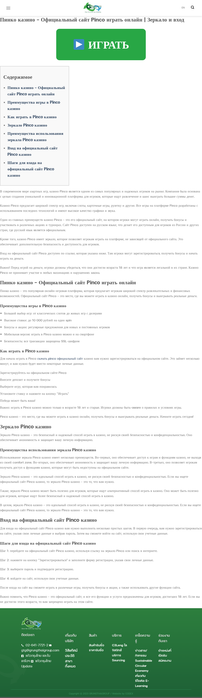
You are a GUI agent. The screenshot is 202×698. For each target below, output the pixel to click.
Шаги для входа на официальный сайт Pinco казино (30, 169)
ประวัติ (69, 655)
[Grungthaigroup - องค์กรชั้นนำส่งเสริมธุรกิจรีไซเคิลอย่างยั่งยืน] (92, 7)
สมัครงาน (164, 660)
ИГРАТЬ (107, 44)
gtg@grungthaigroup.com (40, 650)
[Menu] (8, 8)
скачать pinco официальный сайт (60, 358)
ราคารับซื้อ (96, 650)
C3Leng (117, 645)
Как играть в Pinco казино (32, 116)
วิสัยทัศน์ (71, 650)
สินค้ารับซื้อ (96, 645)
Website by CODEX (122, 693)
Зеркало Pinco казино (27, 125)
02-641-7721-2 (37, 645)
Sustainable (143, 660)
